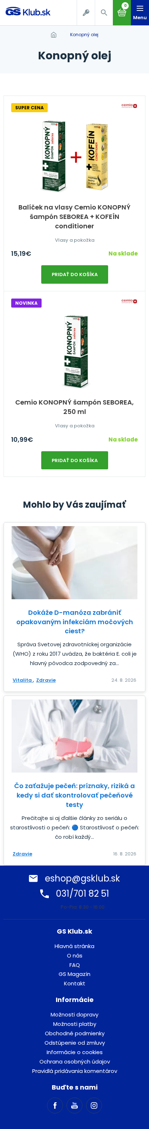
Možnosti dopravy (74, 1014)
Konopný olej (84, 34)
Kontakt (74, 983)
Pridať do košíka (75, 274)
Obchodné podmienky (75, 1033)
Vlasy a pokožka (74, 240)
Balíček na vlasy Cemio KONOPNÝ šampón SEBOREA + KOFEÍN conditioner (74, 217)
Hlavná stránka (74, 946)
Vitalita (23, 680)
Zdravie (46, 680)
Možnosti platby (74, 1024)
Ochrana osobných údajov (74, 1061)
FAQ (74, 965)
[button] (104, 12)
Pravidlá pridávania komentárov (74, 1071)
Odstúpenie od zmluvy (74, 1042)
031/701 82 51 (82, 894)
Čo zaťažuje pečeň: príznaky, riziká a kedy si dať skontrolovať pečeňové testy (74, 795)
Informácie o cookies (75, 1052)
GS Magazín (74, 974)
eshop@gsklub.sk (82, 878)
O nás (74, 955)
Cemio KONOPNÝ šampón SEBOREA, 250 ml (74, 407)
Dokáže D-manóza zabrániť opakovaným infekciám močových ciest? (74, 622)
